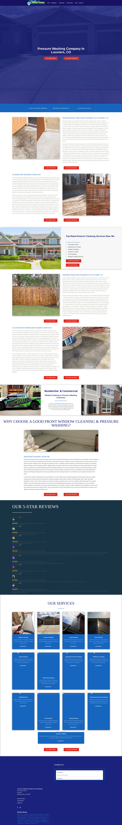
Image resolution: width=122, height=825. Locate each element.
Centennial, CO (33, 815)
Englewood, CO (28, 823)
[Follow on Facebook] (18, 808)
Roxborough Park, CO (40, 814)
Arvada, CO (38, 818)
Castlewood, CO (36, 820)
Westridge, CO (21, 823)
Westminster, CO (21, 820)
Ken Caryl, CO (40, 815)
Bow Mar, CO (35, 823)
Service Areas (70, 2)
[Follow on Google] (20, 808)
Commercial (61, 2)
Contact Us (81, 2)
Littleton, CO (19, 814)
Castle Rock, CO (25, 815)
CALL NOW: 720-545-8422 (71, 58)
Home (48, 2)
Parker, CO (32, 814)
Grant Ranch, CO (45, 818)
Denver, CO (25, 817)
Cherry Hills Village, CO (22, 818)
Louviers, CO (19, 821)
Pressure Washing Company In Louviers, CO (61, 50)
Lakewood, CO (37, 817)
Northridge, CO (46, 821)
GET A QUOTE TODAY (50, 58)
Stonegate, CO (32, 821)
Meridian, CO (39, 821)
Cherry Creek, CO (31, 818)
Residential (53, 2)
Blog (76, 2)
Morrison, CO (44, 817)
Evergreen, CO (29, 820)
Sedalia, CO (25, 821)
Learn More (23, 646)
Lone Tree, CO (26, 814)
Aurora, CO (30, 817)
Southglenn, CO (44, 820)
